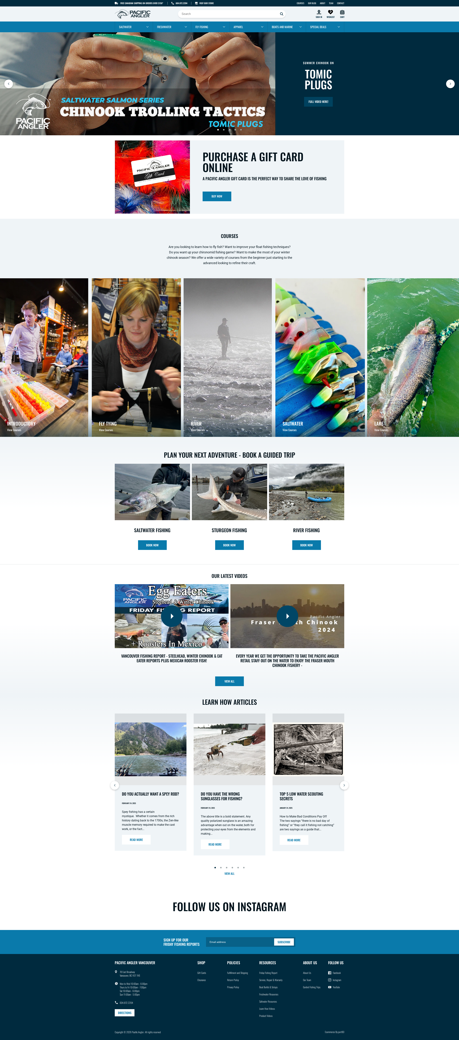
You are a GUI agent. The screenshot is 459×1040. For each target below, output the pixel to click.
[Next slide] (450, 84)
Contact (340, 3)
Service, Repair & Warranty (270, 980)
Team (331, 3)
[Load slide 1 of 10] (215, 867)
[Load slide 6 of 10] (244, 867)
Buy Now (217, 196)
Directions (124, 1013)
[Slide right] (344, 785)
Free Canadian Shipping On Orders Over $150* (141, 3)
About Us (307, 973)
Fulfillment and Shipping (237, 973)
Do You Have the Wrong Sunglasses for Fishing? (221, 796)
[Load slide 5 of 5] (241, 130)
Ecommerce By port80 (334, 1032)
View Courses (14, 429)
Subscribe (284, 942)
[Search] (282, 14)
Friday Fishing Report (268, 973)
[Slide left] (114, 785)
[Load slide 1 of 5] (218, 130)
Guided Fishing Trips (311, 987)
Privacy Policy (233, 987)
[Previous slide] (8, 84)
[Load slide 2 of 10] (221, 867)
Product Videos (266, 1016)
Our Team (307, 980)
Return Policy (233, 980)
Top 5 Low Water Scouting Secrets (301, 796)
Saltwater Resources (268, 1001)
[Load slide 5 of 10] (238, 867)
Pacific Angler (138, 1032)
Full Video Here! (318, 101)
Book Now (152, 545)
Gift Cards (201, 973)
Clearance (201, 980)
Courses (300, 3)
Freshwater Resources (268, 994)
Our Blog (312, 3)
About (322, 3)
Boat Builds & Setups (268, 987)
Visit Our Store (206, 3)
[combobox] (232, 14)
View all (229, 681)
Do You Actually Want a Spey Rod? (150, 793)
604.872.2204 (181, 3)
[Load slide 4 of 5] (235, 130)
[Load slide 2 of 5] (224, 130)
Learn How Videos (267, 1008)
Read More (136, 840)
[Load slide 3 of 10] (227, 867)
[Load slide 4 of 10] (232, 867)
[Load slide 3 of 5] (229, 130)
